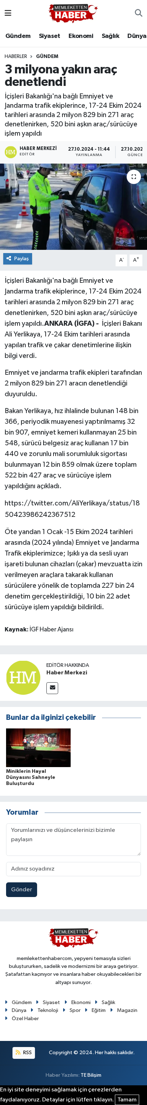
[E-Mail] (52, 688)
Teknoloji (47, 1010)
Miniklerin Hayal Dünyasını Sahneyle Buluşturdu (30, 777)
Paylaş (21, 258)
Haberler (16, 56)
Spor (75, 1010)
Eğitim (99, 1010)
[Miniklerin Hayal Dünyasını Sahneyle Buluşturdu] (38, 748)
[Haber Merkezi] (23, 677)
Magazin (127, 1010)
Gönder (21, 890)
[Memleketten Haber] (73, 13)
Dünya (136, 36)
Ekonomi (81, 36)
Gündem (17, 36)
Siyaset (49, 36)
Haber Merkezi (66, 672)
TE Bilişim (91, 1075)
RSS (27, 1052)
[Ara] (138, 13)
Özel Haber (25, 1018)
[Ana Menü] (8, 13)
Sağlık (110, 36)
